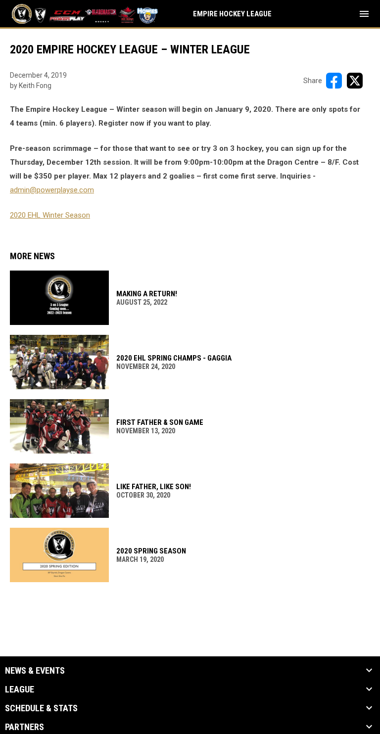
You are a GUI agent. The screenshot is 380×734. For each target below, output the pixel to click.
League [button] (19, 689)
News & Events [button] (35, 670)
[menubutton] (364, 14)
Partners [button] (24, 727)
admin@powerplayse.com (52, 189)
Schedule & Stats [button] (41, 708)
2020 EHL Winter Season (50, 215)
